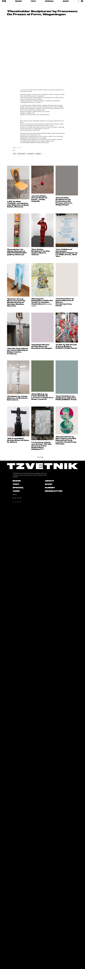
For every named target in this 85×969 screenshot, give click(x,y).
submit (50, 488)
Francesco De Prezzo (21, 153)
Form (14, 153)
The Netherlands (30, 153)
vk (20, 498)
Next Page (40, 457)
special (49, 1)
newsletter (53, 491)
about (49, 481)
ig (13, 498)
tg (15, 498)
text (33, 1)
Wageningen (38, 153)
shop (66, 1)
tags (16, 491)
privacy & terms (17, 501)
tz (4, 1)
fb (18, 498)
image (18, 1)
